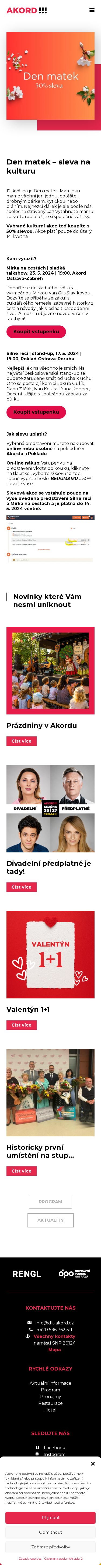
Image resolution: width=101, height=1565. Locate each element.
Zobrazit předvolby (50, 1546)
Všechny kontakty (54, 1336)
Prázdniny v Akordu (41, 725)
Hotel (50, 1410)
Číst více (22, 741)
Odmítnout (50, 1532)
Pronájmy (50, 1396)
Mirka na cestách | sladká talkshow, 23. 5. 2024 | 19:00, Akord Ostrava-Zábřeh (46, 273)
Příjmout (51, 1517)
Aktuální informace (50, 1383)
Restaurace (50, 1403)
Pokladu (37, 453)
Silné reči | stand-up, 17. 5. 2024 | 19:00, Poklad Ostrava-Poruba (44, 356)
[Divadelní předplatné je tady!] (50, 808)
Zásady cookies (30, 1558)
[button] (93, 1463)
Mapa (54, 1349)
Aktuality (50, 1220)
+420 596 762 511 (54, 1329)
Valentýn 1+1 (28, 1009)
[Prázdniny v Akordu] (50, 670)
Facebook (54, 1447)
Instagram (54, 1454)
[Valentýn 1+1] (50, 954)
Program (50, 1201)
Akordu (14, 453)
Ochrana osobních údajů (63, 1558)
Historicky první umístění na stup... (40, 1151)
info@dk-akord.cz (55, 1323)
